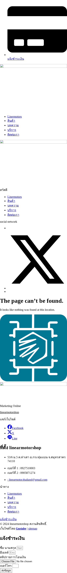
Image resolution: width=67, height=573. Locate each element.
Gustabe (21, 528)
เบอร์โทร (6, 565)
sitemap (32, 528)
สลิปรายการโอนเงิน (13, 557)
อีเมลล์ (4, 552)
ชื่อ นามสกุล (8, 547)
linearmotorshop (9, 412)
